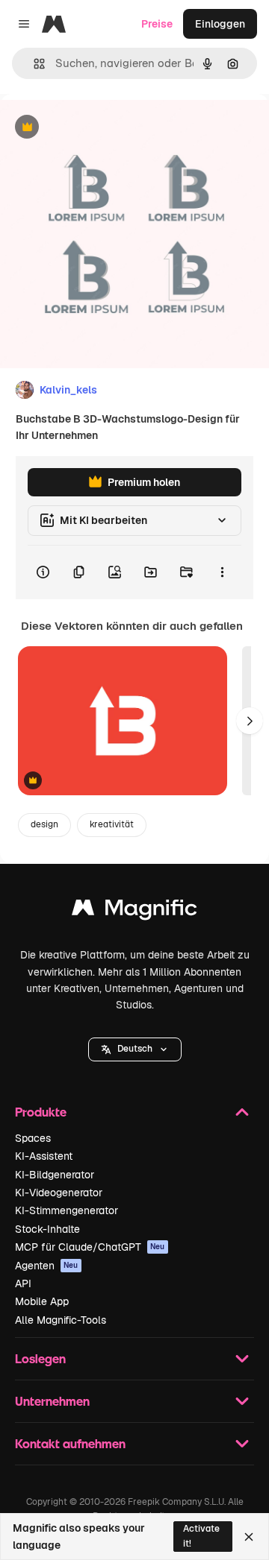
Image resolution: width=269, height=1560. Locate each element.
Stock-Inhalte (47, 1229)
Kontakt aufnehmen (70, 1443)
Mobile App (42, 1301)
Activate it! (201, 1536)
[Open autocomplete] (33, 63)
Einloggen (220, 24)
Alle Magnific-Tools (60, 1320)
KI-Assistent (43, 1156)
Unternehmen (52, 1401)
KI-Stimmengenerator (66, 1210)
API (23, 1283)
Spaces (33, 1138)
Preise (157, 24)
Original (96, 128)
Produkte (41, 1112)
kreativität (112, 824)
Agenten (46, 1265)
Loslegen (40, 1358)
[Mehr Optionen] (222, 572)
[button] (135, 1049)
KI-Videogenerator (58, 1192)
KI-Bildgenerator (54, 1174)
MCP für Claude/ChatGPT (90, 1247)
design (44, 824)
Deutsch (134, 1049)
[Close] (248, 1537)
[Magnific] (134, 911)
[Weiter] (249, 720)
